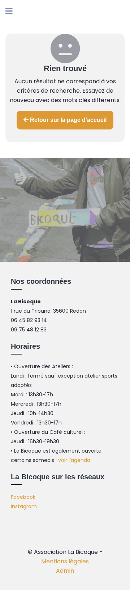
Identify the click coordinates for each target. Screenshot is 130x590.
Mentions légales (65, 561)
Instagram (24, 506)
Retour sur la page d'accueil (68, 120)
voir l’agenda (74, 460)
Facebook (23, 497)
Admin (65, 571)
